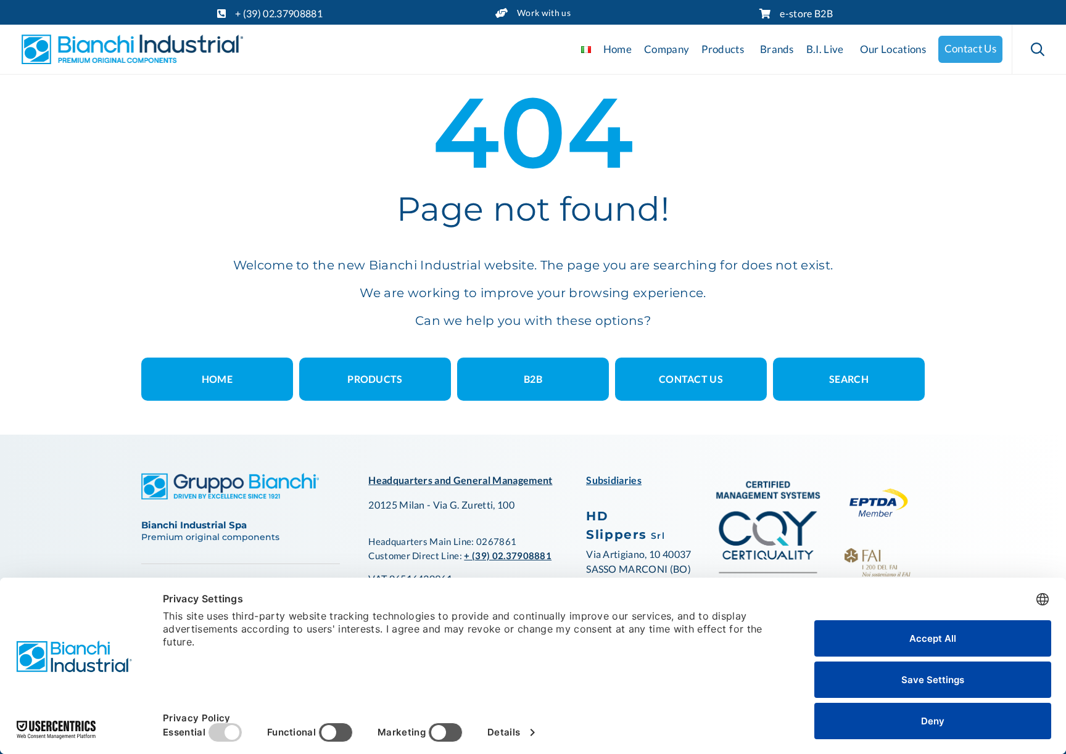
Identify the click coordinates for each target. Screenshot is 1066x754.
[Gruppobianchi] (230, 495)
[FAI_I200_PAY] (878, 572)
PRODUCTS (375, 379)
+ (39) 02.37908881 (279, 13)
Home (617, 49)
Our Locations (893, 49)
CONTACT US (691, 379)
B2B (533, 379)
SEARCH (849, 379)
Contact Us (970, 49)
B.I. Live (825, 49)
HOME (217, 379)
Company (666, 49)
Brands (777, 49)
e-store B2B (806, 13)
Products (722, 49)
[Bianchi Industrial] (132, 49)
